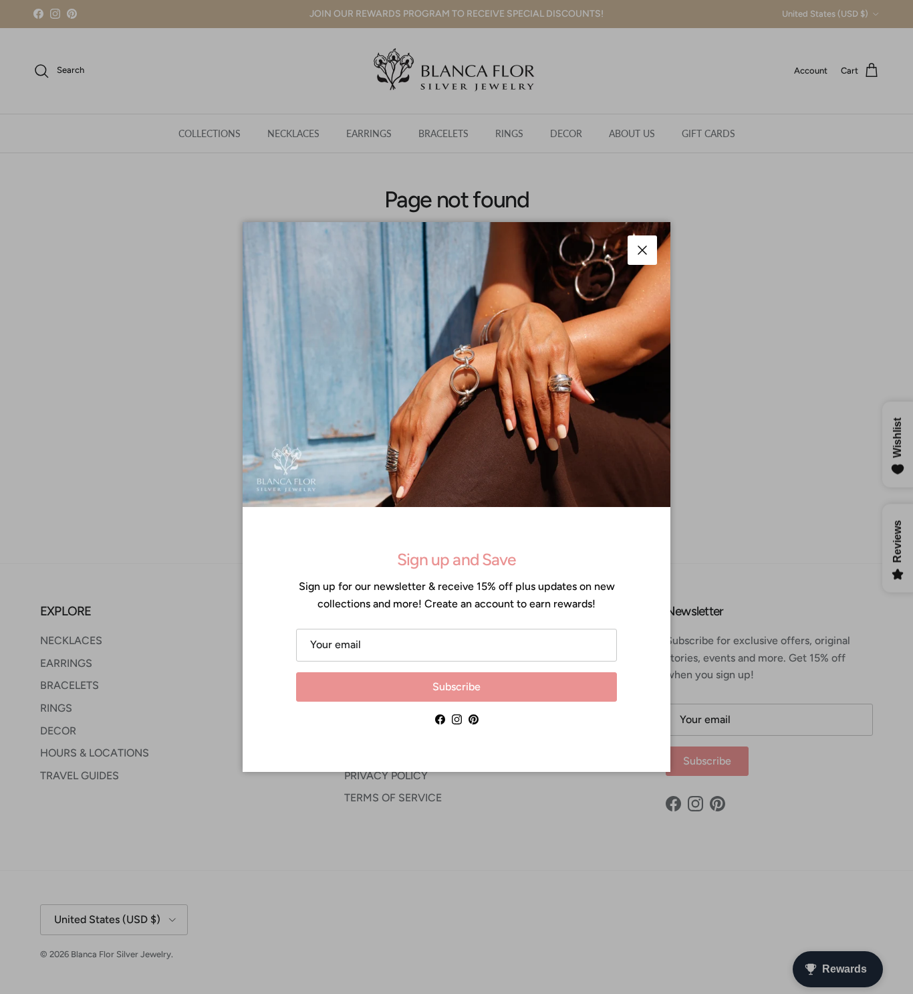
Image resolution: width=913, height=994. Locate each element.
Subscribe (456, 686)
